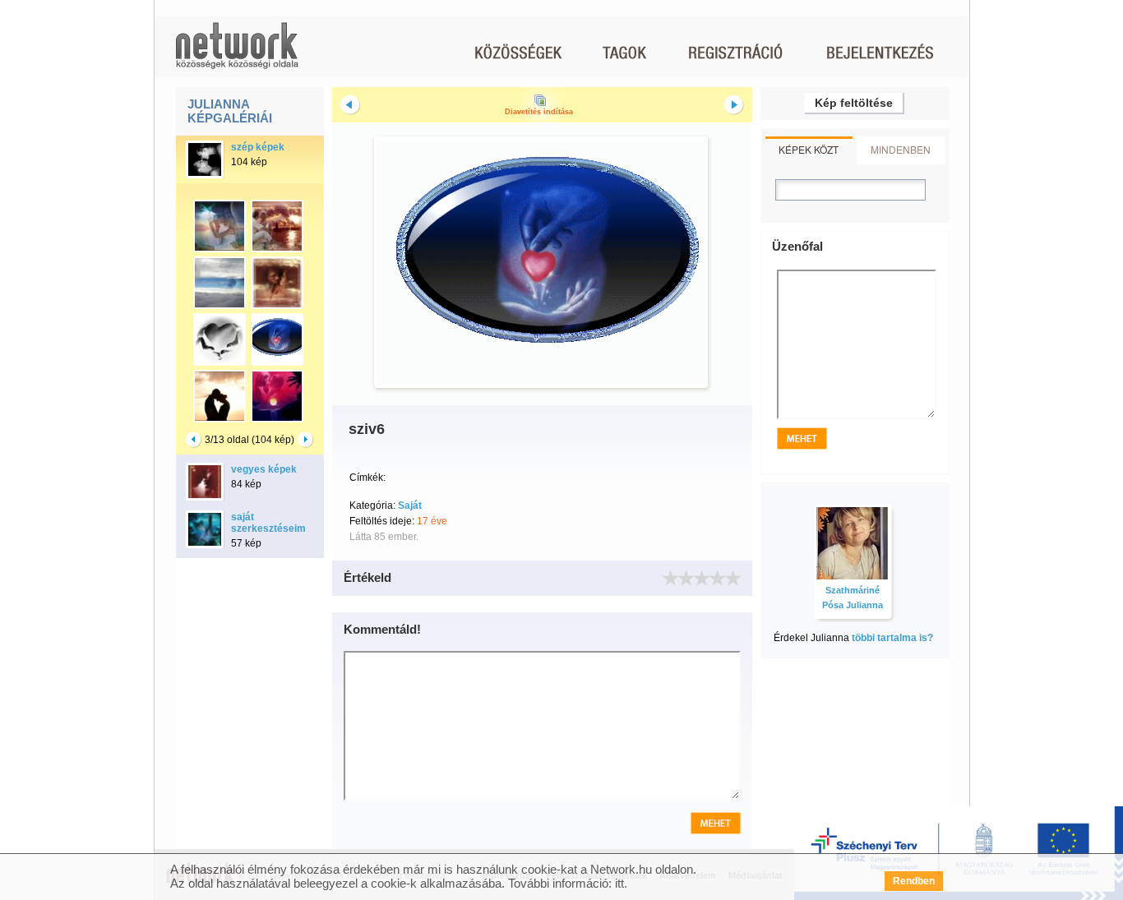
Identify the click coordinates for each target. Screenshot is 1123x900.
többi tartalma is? (892, 638)
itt (619, 883)
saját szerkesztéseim (268, 522)
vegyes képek (264, 469)
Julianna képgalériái (229, 111)
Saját (410, 505)
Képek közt (809, 149)
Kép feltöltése (854, 102)
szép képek (257, 147)
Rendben (914, 881)
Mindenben (901, 149)
